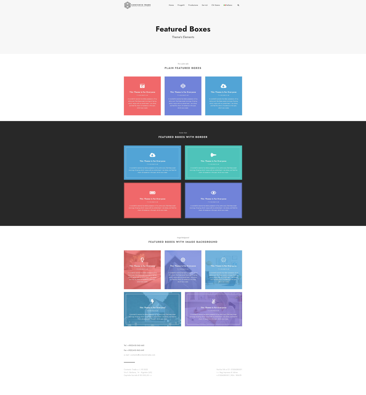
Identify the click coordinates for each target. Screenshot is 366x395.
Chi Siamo (215, 5)
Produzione (193, 5)
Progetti (181, 5)
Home (171, 5)
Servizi (205, 5)
